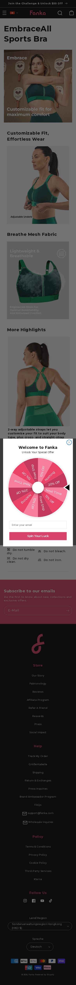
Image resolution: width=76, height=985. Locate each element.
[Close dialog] (69, 442)
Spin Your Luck (38, 536)
